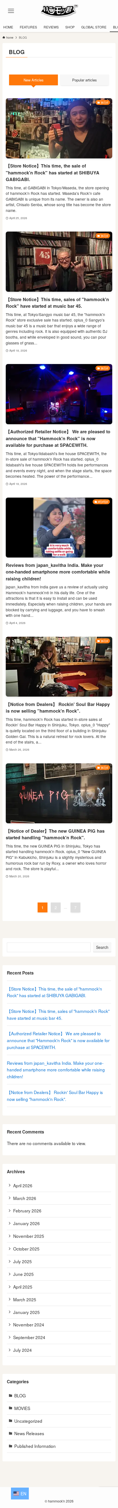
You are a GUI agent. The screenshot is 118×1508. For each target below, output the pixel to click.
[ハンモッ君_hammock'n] (59, 11)
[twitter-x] (45, 1493)
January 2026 (26, 1223)
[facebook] (39, 1493)
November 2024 (28, 1324)
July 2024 (22, 1350)
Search (102, 947)
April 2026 (22, 1185)
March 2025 (24, 1299)
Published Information (35, 1446)
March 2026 (24, 1198)
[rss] (78, 1493)
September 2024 (29, 1337)
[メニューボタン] (11, 11)
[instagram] (52, 1493)
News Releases (29, 1433)
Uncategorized (28, 1421)
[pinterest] (65, 1493)
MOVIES (22, 1408)
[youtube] (72, 1493)
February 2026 (27, 1210)
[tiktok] (59, 1493)
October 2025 (26, 1249)
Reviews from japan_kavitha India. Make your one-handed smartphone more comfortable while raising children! (56, 1070)
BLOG (20, 1395)
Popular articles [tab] (84, 80)
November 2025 (28, 1236)
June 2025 (23, 1274)
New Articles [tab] (34, 80)
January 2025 (26, 1312)
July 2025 (22, 1261)
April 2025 (22, 1287)
